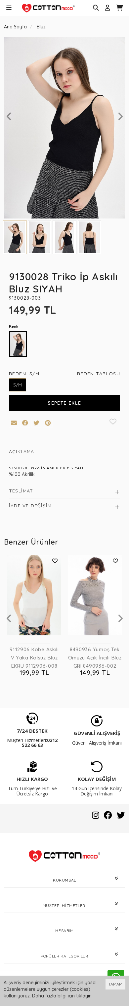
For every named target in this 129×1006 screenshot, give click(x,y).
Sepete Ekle (64, 403)
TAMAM (115, 984)
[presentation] (9, 116)
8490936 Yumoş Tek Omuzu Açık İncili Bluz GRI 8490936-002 (95, 657)
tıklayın (84, 996)
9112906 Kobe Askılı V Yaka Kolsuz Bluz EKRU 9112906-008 (34, 657)
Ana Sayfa (15, 27)
